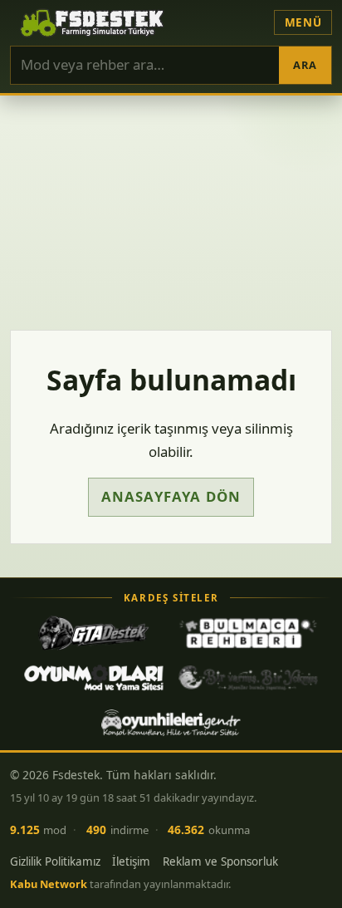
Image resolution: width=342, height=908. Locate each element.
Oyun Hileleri (171, 722)
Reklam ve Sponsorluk (220, 861)
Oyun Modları (94, 677)
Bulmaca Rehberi (248, 633)
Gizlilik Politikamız (55, 861)
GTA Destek (94, 633)
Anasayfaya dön (171, 496)
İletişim (131, 861)
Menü (303, 22)
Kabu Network (48, 883)
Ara (304, 64)
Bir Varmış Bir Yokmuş (248, 677)
